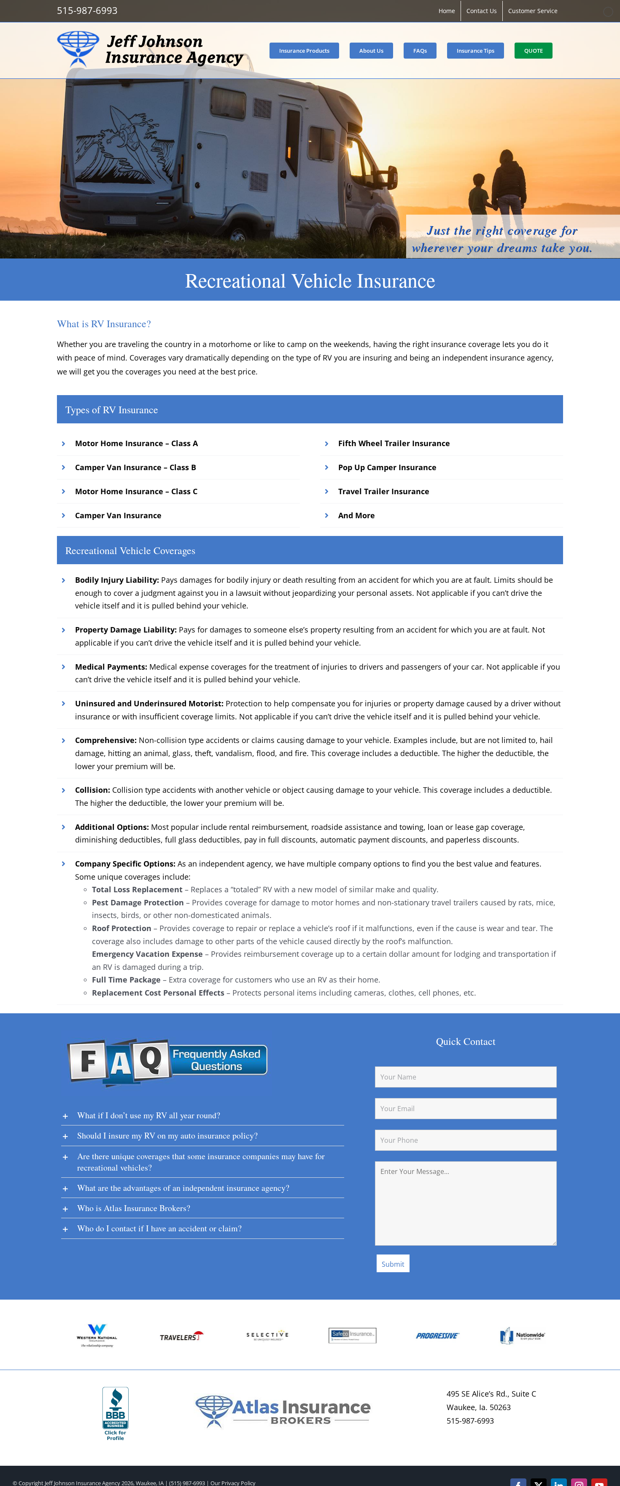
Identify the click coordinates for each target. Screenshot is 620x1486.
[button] (63, 1336)
